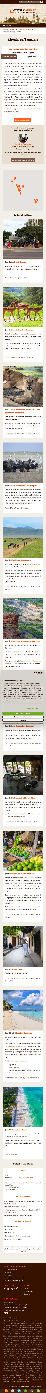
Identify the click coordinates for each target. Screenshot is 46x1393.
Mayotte (39, 1358)
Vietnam (13, 1381)
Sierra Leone (21, 1373)
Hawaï (28, 1345)
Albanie (18, 1321)
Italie (13, 1351)
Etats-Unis (19, 1340)
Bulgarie (18, 1329)
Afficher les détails (32, 708)
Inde (4, 1349)
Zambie (19, 1381)
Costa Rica (32, 1334)
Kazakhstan (39, 1351)
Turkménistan (19, 1379)
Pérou (35, 1366)
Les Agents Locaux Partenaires (13, 1280)
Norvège (20, 1362)
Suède (32, 1375)
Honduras (34, 1345)
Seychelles (6, 1373)
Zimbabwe (26, 1381)
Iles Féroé (39, 1347)
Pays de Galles (30, 1364)
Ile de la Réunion (18, 1347)
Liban (40, 1353)
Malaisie (40, 1355)
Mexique (5, 1360)
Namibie (5, 1362)
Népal (40, 1362)
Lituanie (5, 1355)
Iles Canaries (29, 1347)
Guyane (15, 1345)
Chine (40, 1332)
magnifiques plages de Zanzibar (15, 1046)
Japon (26, 1351)
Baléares (29, 1325)
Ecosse (11, 1338)
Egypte (18, 1338)
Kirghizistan (14, 1353)
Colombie (6, 1334)
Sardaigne (31, 1371)
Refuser (23, 720)
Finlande (33, 1340)
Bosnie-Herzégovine (35, 1327)
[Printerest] (17, 1289)
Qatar (40, 1366)
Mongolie (20, 1360)
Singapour (29, 1373)
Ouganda (6, 1364)
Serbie (39, 1371)
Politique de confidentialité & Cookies (15, 1307)
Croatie (40, 1334)
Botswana (6, 1329)
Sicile (13, 1373)
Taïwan (21, 1377)
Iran (16, 1349)
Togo (34, 1377)
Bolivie (25, 1327)
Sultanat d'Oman (21, 1375)
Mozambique (38, 1360)
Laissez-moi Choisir (21, 717)
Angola (5, 1323)
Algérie (25, 1321)
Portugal (28, 1366)
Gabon (5, 1342)
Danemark (39, 1336)
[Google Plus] (13, 1289)
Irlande (21, 1349)
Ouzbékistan (14, 1364)
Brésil (12, 1329)
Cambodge (6, 1332)
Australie (39, 1323)
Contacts (27, 1294)
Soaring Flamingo (23, 144)
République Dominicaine (34, 1368)
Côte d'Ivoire (30, 1336)
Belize (5, 1327)
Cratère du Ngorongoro (34, 564)
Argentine (24, 1323)
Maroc (24, 1358)
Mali (13, 1358)
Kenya (6, 1353)
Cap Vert (29, 1332)
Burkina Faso (26, 1329)
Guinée (40, 1342)
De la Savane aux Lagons (23, 52)
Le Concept (7, 1272)
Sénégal (39, 1375)
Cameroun (15, 1332)
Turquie (27, 1379)
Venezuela (6, 1381)
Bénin (40, 1329)
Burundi (34, 1329)
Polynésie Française (17, 1366)
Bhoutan (11, 1327)
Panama (21, 1364)
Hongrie (40, 1345)
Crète (4, 1336)
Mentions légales (9, 1302)
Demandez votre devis (22, 120)
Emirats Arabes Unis (28, 1338)
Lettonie (33, 1353)
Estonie (12, 1340)
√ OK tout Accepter (23, 713)
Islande (27, 1349)
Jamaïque (19, 1351)
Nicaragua (13, 1362)
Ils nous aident (28, 1291)
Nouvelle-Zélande (30, 1362)
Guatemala (32, 1342)
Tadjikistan (6, 1377)
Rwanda (21, 1368)
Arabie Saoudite (14, 1323)
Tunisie (11, 1379)
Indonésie (10, 1349)
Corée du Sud (23, 1334)
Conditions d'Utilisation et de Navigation (16, 1305)
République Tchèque (9, 1371)
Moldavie (13, 1360)
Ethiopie (26, 1340)
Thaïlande (28, 1377)
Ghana (11, 1342)
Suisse (11, 1375)
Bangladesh (38, 1325)
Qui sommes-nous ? (10, 1270)
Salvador (22, 1371)
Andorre (31, 1321)
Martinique (31, 1358)
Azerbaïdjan (6, 1325)
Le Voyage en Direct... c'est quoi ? (14, 1278)
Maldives (7, 1358)
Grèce (16, 1342)
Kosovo (22, 1353)
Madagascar (26, 1355)
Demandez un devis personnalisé (23, 160)
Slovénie (37, 1373)
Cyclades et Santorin (18, 1336)
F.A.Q (26, 1289)
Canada (22, 1332)
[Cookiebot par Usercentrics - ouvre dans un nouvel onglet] (34, 672)
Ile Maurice (7, 1347)
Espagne (5, 1340)
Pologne (6, 1366)
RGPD (6, 1313)
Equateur (39, 1338)
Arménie (31, 1323)
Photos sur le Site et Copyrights (14, 1310)
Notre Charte (8, 1275)
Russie (14, 1368)
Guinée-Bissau (7, 1345)
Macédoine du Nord (15, 1355)
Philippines (39, 1364)
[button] (20, 192)
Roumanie (6, 1368)
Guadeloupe (23, 1342)
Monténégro (28, 1360)
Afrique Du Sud (9, 1321)
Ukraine (33, 1379)
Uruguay (39, 1379)
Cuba (9, 1336)
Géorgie (22, 1345)
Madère (34, 1355)
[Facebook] (5, 1289)
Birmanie (18, 1327)
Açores (14, 1325)
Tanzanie (14, 1377)
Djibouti (5, 1338)
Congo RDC (14, 1334)
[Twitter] (8, 1289)
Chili (35, 1332)
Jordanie (31, 1351)
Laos (27, 1353)
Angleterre (39, 1321)
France (40, 1340)
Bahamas (22, 1325)
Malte (18, 1358)
